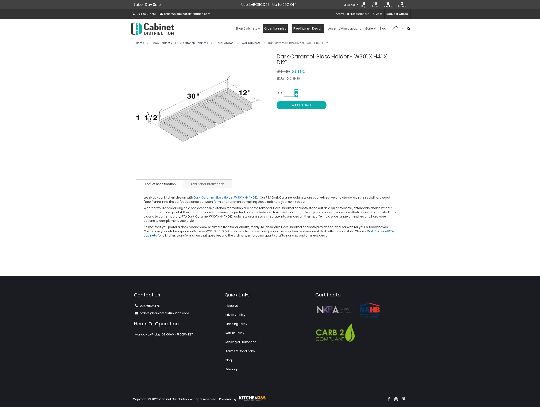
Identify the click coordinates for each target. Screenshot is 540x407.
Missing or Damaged (240, 342)
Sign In (377, 14)
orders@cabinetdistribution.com (187, 13)
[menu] (311, 32)
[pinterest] (403, 399)
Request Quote (397, 14)
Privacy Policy (235, 315)
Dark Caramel (225, 43)
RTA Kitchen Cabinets (194, 43)
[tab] (159, 183)
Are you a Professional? (352, 14)
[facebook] (389, 399)
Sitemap (231, 369)
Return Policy (234, 333)
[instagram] (396, 399)
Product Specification (160, 184)
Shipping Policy (236, 324)
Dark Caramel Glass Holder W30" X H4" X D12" (226, 197)
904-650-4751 (146, 13)
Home (140, 43)
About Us (232, 306)
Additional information (207, 184)
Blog (228, 360)
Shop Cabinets (162, 43)
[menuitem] (247, 32)
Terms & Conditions (240, 351)
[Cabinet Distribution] (152, 29)
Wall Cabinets (251, 43)
